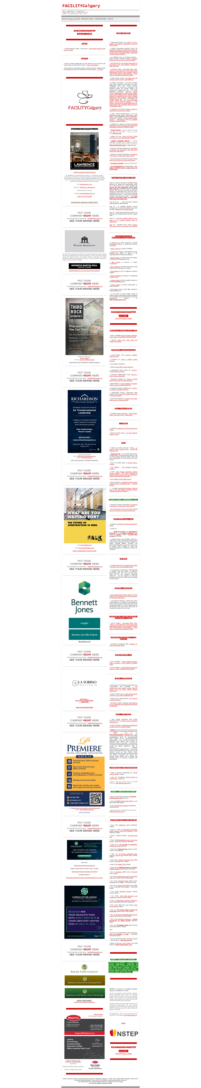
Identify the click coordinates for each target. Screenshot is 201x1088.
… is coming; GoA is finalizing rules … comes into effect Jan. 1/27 (123, 449)
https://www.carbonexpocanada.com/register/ (84, 871)
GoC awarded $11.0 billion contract (121, 595)
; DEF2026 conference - (123, 920)
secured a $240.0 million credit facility (123, 375)
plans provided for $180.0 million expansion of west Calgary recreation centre (123, 663)
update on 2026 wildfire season (122, 479)
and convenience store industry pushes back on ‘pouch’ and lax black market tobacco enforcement (123, 689)
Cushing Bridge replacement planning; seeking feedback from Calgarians (123, 668)
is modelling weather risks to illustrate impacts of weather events (123, 483)
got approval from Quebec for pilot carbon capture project (123, 155)
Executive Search (87, 457)
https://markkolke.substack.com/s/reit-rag (121, 734)
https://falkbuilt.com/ (86, 545)
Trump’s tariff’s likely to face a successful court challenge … (123, 226)
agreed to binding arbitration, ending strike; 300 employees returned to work (123, 336)
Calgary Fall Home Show (126, 860)
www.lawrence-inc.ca (86, 184)
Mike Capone (116, 262)
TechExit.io (119, 872)
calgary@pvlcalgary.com (87, 809)
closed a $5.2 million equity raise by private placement (123, 399)
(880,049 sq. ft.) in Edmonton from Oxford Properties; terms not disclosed (123, 704)
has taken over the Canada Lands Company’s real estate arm (123, 78)
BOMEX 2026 (122, 864)
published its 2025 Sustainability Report (123, 644)
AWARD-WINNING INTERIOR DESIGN (84, 172)
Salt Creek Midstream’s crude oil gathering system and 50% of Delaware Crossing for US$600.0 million (123, 125)
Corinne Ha (114, 242)
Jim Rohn (100, 69)
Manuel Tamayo (115, 257)
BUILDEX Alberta (123, 881)
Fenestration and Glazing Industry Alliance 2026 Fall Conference (123, 830)
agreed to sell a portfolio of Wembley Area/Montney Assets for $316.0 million (123, 44)
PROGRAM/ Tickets (115, 846)
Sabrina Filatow (115, 280)
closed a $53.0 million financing (124, 367)
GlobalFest (122, 825)
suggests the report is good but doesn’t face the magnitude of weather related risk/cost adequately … (123, 475)
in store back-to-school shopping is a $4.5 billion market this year (123, 694)
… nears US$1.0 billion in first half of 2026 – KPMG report (123, 414)
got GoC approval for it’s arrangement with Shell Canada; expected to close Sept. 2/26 (123, 65)
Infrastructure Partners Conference (126, 900)
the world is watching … (125, 102)
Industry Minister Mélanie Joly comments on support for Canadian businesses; (123, 96)
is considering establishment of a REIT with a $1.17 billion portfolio (123, 726)
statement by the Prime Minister (124, 209)
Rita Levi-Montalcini (92, 65)
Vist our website (84, 358)
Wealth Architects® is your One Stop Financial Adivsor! (84, 271)
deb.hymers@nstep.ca (130, 1015)
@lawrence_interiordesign (87, 187)
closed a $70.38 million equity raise (123, 370)
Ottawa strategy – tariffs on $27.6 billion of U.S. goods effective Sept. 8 (123, 93)
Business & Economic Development (84, 1002)
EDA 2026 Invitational (122, 805)
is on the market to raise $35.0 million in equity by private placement (123, 384)
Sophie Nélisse (115, 285)
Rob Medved (114, 271)
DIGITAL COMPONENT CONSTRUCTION (84, 551)
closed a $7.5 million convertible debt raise (123, 388)
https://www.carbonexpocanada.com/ (84, 865)
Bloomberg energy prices (117, 115)
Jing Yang (114, 252)
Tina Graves (114, 289)
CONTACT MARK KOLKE (73, 1061)
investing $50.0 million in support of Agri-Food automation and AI (123, 566)
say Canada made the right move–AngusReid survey (123, 100)
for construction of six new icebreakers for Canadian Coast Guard (123, 597)
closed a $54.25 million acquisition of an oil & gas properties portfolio (123, 137)
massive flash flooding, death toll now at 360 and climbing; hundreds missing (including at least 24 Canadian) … (123, 490)
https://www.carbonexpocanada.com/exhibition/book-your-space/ (84, 878)
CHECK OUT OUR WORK (84, 196)
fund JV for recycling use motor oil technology (122, 160)
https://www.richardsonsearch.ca (87, 456)
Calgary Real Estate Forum (126, 885)
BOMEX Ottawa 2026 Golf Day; (125, 801)
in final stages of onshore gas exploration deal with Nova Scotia (123, 150)
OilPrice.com (129, 115)
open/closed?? (121, 119)
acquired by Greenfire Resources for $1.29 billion (123, 110)
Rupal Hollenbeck (116, 276)
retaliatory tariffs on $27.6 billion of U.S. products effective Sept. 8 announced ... (123, 220)
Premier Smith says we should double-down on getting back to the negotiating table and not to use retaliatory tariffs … (123, 105)
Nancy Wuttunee (115, 267)
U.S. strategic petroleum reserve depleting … (123, 120)
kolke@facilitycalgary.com (95, 218)
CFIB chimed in (121, 97)
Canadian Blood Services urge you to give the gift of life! (123, 59)
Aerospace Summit (125, 891)
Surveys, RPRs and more (87, 359)
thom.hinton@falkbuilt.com (86, 548)
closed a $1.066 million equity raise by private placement (123, 379)
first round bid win (119, 151)
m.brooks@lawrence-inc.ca (87, 193)
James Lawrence (115, 248)
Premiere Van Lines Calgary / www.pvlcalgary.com (86, 808)
